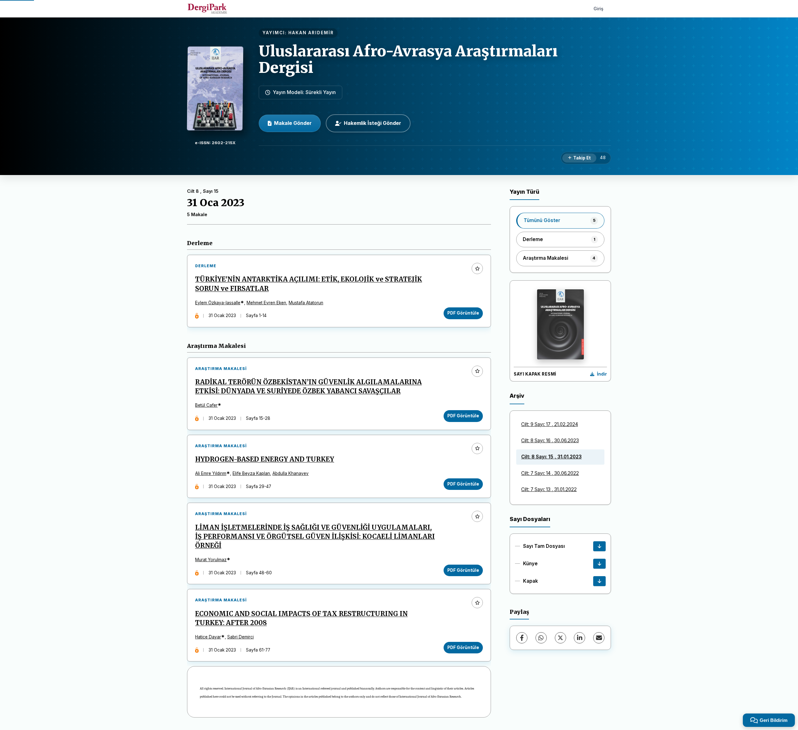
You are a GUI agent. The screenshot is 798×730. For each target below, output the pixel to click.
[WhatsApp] (541, 637)
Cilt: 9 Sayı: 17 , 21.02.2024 (549, 424)
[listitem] (560, 220)
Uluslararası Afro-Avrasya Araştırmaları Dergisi (408, 59)
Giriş (598, 8)
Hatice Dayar (208, 636)
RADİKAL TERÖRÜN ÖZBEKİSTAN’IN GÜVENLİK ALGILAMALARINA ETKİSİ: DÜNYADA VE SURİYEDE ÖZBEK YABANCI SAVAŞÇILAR (308, 386)
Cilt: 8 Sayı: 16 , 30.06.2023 (550, 440)
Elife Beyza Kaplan (251, 473)
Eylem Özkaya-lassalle (217, 302)
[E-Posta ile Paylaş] (598, 637)
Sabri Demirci (240, 636)
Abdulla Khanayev (290, 473)
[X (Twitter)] (560, 637)
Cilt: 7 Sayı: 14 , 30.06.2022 (550, 473)
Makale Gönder (293, 123)
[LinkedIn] (579, 637)
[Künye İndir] (599, 564)
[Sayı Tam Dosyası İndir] (599, 546)
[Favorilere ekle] (477, 268)
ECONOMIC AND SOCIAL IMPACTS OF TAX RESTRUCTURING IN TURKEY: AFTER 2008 (301, 618)
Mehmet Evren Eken (266, 302)
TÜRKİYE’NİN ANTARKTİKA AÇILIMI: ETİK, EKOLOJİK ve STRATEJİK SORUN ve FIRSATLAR (308, 283)
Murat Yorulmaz (211, 559)
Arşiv (517, 395)
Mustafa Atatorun (306, 302)
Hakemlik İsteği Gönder (372, 123)
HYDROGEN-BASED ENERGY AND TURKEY (264, 459)
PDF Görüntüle (463, 312)
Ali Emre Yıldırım (210, 473)
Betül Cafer (206, 405)
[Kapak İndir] (599, 581)
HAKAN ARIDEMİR (311, 32)
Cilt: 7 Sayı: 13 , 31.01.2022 (549, 489)
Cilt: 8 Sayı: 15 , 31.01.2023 (551, 457)
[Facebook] (521, 637)
